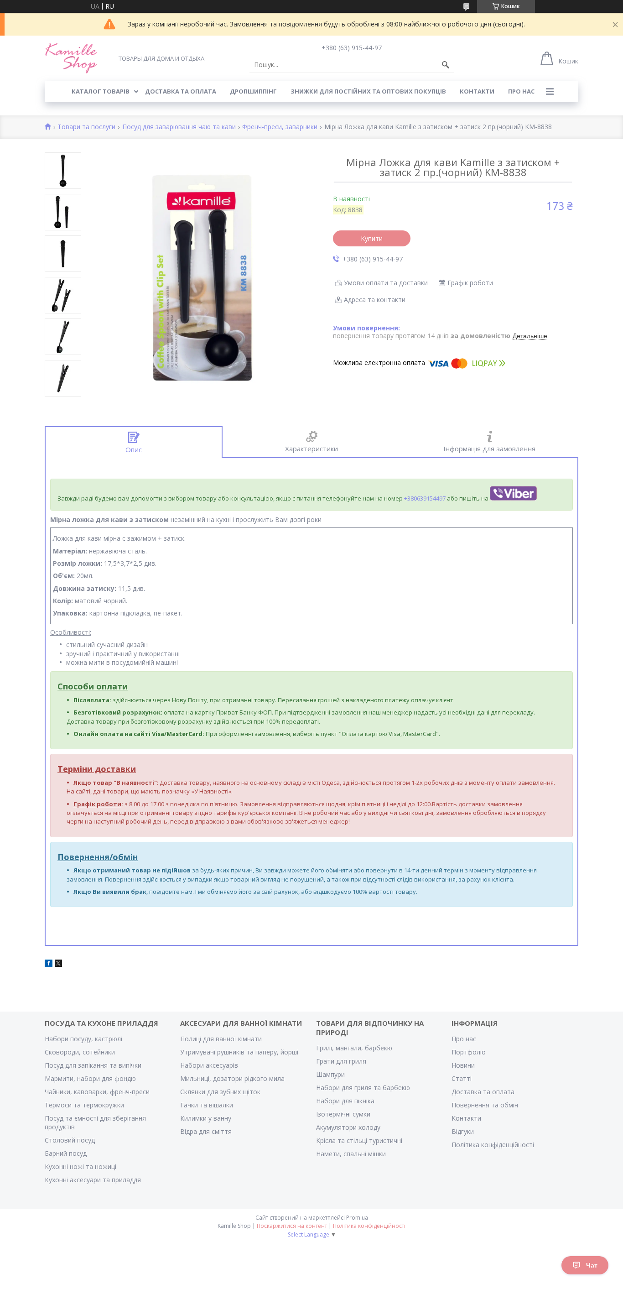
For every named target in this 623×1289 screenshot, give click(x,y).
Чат (591, 1265)
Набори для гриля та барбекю (363, 1087)
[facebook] (48, 964)
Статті (462, 1078)
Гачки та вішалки (206, 1105)
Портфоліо (469, 1052)
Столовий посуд (70, 1140)
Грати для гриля (341, 1061)
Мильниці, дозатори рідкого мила (232, 1078)
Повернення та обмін (485, 1105)
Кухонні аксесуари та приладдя (93, 1179)
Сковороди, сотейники (80, 1052)
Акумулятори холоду (348, 1127)
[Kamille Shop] (71, 58)
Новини (463, 1065)
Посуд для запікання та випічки (93, 1065)
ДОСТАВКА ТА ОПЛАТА (180, 91)
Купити (372, 238)
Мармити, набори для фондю (90, 1078)
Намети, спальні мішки (351, 1153)
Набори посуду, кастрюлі (83, 1038)
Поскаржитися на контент (292, 1226)
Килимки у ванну (205, 1118)
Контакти (466, 1118)
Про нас (464, 1038)
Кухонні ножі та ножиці (80, 1166)
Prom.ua (357, 1217)
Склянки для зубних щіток (220, 1091)
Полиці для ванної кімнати (221, 1038)
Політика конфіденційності (493, 1144)
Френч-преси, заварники (279, 127)
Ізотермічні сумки (343, 1114)
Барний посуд (66, 1153)
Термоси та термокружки (84, 1105)
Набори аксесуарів (209, 1065)
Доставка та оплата (483, 1091)
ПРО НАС (521, 91)
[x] (58, 964)
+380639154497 (425, 498)
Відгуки (463, 1131)
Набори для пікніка (345, 1100)
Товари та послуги (86, 127)
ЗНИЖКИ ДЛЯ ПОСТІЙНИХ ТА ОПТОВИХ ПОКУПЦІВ (368, 91)
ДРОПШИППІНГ (253, 91)
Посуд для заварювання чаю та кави (179, 127)
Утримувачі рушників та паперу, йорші (239, 1052)
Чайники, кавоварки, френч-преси (97, 1091)
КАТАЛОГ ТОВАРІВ (101, 91)
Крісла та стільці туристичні (359, 1140)
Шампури (330, 1074)
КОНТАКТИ (477, 91)
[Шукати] (445, 65)
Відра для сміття (206, 1131)
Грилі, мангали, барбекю (354, 1048)
